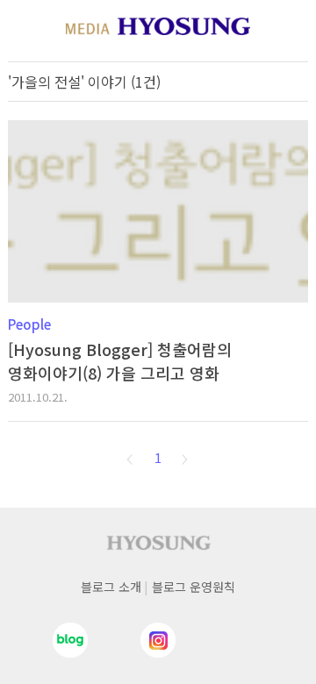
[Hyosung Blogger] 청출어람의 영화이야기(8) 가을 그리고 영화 (120, 361)
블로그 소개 (111, 586)
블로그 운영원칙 (193, 586)
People (29, 324)
